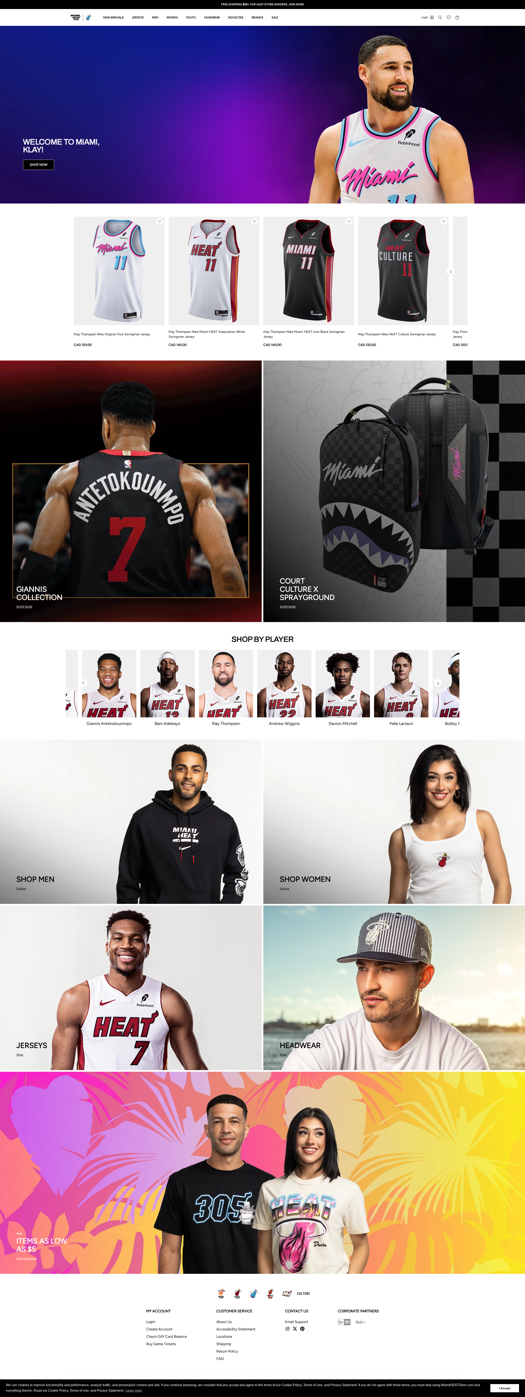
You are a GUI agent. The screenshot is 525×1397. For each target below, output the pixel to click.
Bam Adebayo (167, 723)
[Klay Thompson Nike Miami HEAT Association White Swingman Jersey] (214, 271)
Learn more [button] (134, 1390)
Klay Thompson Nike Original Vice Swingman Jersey (112, 334)
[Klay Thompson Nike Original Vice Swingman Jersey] (119, 271)
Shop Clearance (26, 1258)
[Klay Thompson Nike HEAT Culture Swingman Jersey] (403, 271)
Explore (21, 888)
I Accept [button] (504, 1388)
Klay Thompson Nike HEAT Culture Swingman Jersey (397, 334)
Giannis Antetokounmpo (109, 723)
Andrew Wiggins (284, 723)
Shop (19, 1055)
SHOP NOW (38, 165)
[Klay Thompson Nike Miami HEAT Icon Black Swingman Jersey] (308, 271)
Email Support (296, 1322)
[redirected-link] (262, 115)
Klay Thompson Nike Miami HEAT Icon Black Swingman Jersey (304, 334)
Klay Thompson (226, 723)
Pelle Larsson (401, 723)
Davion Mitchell (343, 723)
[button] (159, 221)
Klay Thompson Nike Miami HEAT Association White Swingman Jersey (207, 334)
